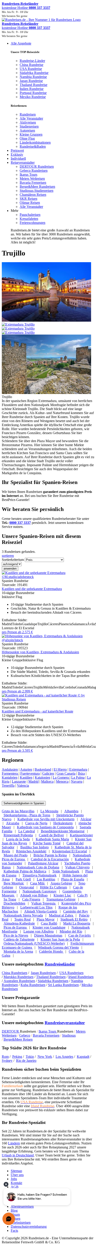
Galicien (48, 773)
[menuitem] (28, 114)
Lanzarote (19, 781)
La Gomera (61, 777)
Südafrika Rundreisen (53, 981)
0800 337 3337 (20, 523)
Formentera (10, 773)
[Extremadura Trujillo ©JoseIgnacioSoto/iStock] (48, 327)
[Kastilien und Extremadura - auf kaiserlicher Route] (48, 699)
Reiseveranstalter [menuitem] (23, 162)
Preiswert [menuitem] (17, 150)
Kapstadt (83, 1056)
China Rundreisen (14, 973)
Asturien (26, 769)
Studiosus (69, 1035)
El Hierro (60, 769)
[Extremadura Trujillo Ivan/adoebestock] (46, 393)
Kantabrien (9, 777)
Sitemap (16, 1171)
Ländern (14, 1143)
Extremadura (78, 769)
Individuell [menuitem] (18, 158)
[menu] (48, 142)
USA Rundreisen (71, 973)
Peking (17, 1056)
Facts (14, 1230)
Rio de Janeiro (26, 1060)
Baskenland (43, 769)
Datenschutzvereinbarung (29, 1226)
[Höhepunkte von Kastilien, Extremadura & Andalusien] (48, 640)
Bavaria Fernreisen (46, 1035)
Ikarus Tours (48, 1031)
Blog (14, 1210)
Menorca (62, 781)
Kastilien (26, 777)
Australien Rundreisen (19, 981)
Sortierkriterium (13, 560)
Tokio (30, 1056)
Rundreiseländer (60, 964)
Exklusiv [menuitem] (17, 154)
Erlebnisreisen (21, 1222)
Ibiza (81, 773)
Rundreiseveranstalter (65, 1022)
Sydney (7, 1060)
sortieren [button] (8, 556)
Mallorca (47, 781)
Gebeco (24, 1035)
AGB (15, 1187)
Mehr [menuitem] (14, 210)
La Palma (78, 777)
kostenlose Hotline (26, 8)
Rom (5, 1056)
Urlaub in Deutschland (18, 1155)
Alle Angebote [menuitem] (21, 43)
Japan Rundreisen (43, 973)
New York (45, 1056)
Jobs (14, 1179)
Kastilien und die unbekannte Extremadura (32, 589)
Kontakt (16, 1183)
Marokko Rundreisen (18, 977)
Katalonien (42, 777)
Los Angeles (64, 1056)
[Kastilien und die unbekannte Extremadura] (48, 577)
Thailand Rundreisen (51, 977)
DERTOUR (11, 1031)
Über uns (17, 1175)
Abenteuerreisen (22, 1206)
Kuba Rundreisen (33, 985)
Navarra (76, 781)
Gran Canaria (65, 773)
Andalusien (10, 769)
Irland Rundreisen (81, 977)
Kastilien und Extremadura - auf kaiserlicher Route (37, 711)
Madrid (33, 781)
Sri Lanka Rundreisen (63, 985)
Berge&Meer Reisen (18, 1039)
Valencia (23, 785)
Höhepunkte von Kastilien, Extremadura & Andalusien (40, 652)
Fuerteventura (30, 773)
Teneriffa (8, 785)
